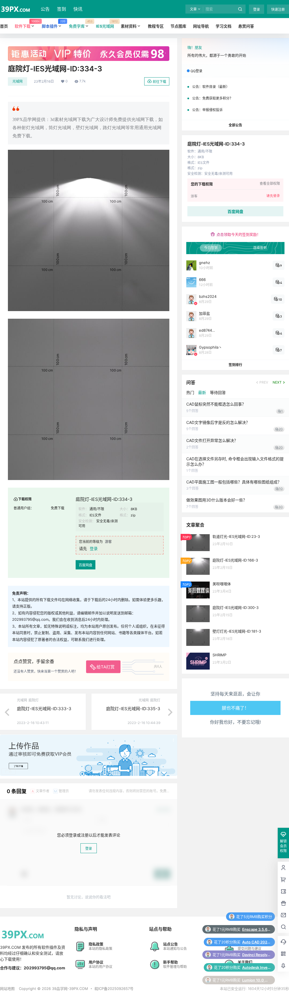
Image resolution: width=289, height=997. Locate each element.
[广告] (88, 49)
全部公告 (235, 125)
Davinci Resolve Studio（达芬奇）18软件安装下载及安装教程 (256, 942)
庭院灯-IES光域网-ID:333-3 (44, 708)
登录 (256, 9)
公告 (45, 9)
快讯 (77, 9)
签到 (61, 9)
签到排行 (235, 365)
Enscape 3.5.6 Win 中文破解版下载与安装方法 (256, 916)
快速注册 (278, 9)
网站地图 (7, 988)
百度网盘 (85, 565)
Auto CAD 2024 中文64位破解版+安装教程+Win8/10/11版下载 (256, 929)
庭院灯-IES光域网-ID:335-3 (133, 708)
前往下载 (159, 82)
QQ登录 (196, 71)
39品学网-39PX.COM (69, 988)
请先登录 (273, 196)
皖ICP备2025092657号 (114, 988)
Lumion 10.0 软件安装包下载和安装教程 (256, 967)
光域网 (17, 81)
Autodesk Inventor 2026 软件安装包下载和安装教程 (256, 954)
